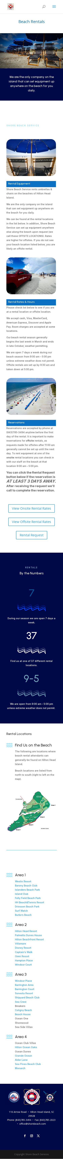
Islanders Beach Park (27, 889)
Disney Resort (23, 947)
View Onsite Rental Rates (31, 508)
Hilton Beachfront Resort (29, 939)
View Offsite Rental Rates (31, 521)
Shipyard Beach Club (27, 997)
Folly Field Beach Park (28, 898)
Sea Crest (20, 1001)
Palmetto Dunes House (28, 935)
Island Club (21, 893)
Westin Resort (23, 881)
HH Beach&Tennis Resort (29, 902)
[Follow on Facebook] (25, 1135)
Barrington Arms (24, 985)
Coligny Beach (23, 1010)
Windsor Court (23, 964)
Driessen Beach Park (27, 906)
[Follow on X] (38, 1135)
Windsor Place (23, 980)
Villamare (20, 943)
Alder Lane (21, 1059)
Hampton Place (24, 960)
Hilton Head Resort (26, 931)
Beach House (23, 1014)
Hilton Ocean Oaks (26, 1047)
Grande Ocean (23, 1055)
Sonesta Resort (24, 993)
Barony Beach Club (26, 885)
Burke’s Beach (23, 914)
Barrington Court (24, 989)
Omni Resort (22, 956)
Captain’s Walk (23, 952)
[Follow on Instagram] (31, 1135)
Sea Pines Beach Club (28, 1064)
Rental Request (32, 535)
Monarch (20, 1068)
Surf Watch (21, 910)
